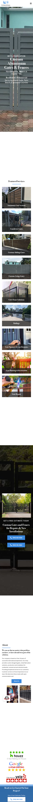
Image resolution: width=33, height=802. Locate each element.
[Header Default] (5, 3)
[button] (31, 3)
